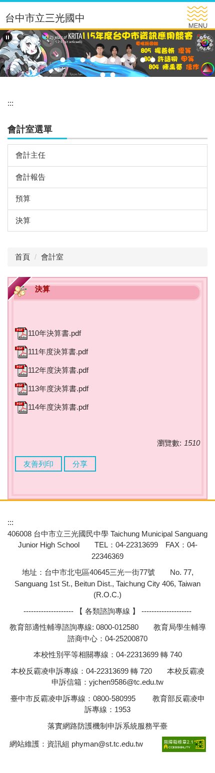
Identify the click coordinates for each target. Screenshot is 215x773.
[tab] (63, 59)
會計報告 (31, 177)
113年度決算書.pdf (58, 388)
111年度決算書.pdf (58, 351)
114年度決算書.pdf (58, 407)
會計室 (52, 257)
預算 (23, 198)
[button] (7, 37)
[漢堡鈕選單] (197, 17)
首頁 (22, 257)
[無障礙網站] (183, 744)
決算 (23, 220)
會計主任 (31, 155)
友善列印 (39, 464)
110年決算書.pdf (54, 333)
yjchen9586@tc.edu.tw (126, 682)
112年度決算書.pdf (58, 370)
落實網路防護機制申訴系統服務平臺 (108, 726)
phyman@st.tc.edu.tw (107, 744)
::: (11, 103)
